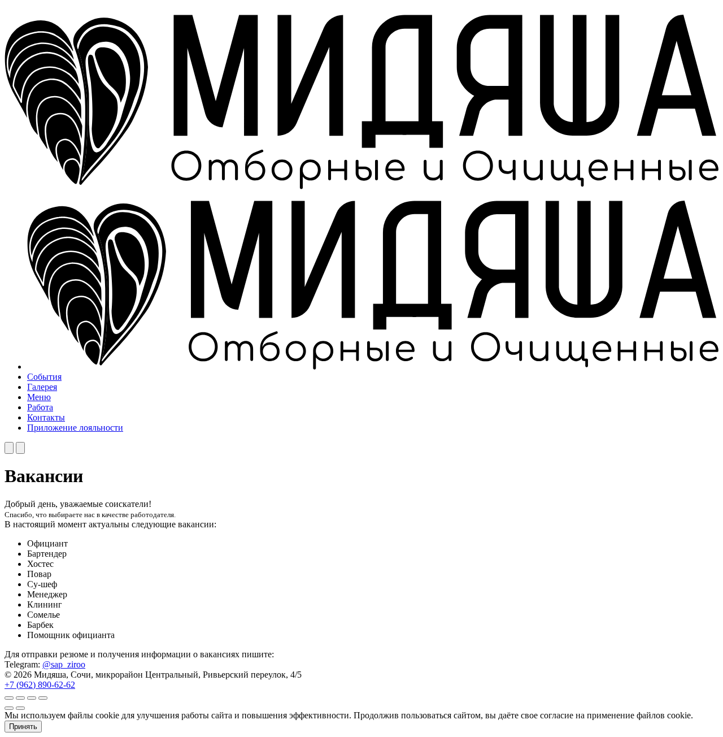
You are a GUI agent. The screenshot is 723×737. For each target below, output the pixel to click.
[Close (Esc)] (9, 698)
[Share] (20, 698)
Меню (39, 397)
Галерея (42, 387)
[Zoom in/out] (42, 698)
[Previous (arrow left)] (9, 708)
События (44, 376)
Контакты (46, 417)
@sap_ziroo (63, 664)
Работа (40, 407)
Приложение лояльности (75, 427)
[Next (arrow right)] (20, 708)
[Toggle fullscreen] (31, 698)
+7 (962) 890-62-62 (40, 685)
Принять (23, 726)
